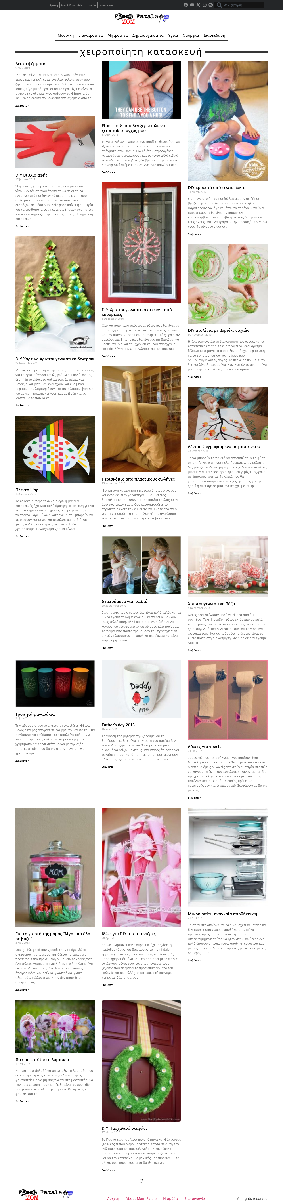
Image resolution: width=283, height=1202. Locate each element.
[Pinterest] (211, 5)
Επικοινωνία (106, 5)
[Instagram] (204, 5)
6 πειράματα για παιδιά (124, 601)
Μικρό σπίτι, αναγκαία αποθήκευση (222, 913)
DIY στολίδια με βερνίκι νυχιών (218, 330)
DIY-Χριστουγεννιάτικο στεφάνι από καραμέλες (137, 312)
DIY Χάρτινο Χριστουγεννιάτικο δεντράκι (55, 358)
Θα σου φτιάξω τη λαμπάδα (42, 1059)
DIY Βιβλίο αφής (31, 175)
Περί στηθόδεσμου (206, 1059)
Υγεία (173, 35)
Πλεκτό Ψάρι (27, 489)
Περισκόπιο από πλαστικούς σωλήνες (138, 479)
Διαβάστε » (22, 105)
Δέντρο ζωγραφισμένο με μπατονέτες (224, 446)
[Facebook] (186, 5)
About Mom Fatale (71, 5)
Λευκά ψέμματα (30, 63)
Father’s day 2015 (118, 724)
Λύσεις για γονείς (205, 746)
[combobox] (239, 5)
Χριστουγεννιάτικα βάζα (211, 603)
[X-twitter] (198, 5)
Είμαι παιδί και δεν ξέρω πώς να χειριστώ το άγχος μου (133, 128)
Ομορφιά (191, 35)
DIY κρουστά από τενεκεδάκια (216, 187)
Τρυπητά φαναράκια (35, 714)
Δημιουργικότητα (148, 35)
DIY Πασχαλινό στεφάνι (124, 1128)
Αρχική (54, 5)
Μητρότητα (117, 35)
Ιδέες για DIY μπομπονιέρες (129, 933)
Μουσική (66, 35)
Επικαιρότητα (90, 35)
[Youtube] (192, 5)
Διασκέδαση (214, 35)
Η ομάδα (91, 5)
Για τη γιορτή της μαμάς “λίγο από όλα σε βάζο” (52, 936)
